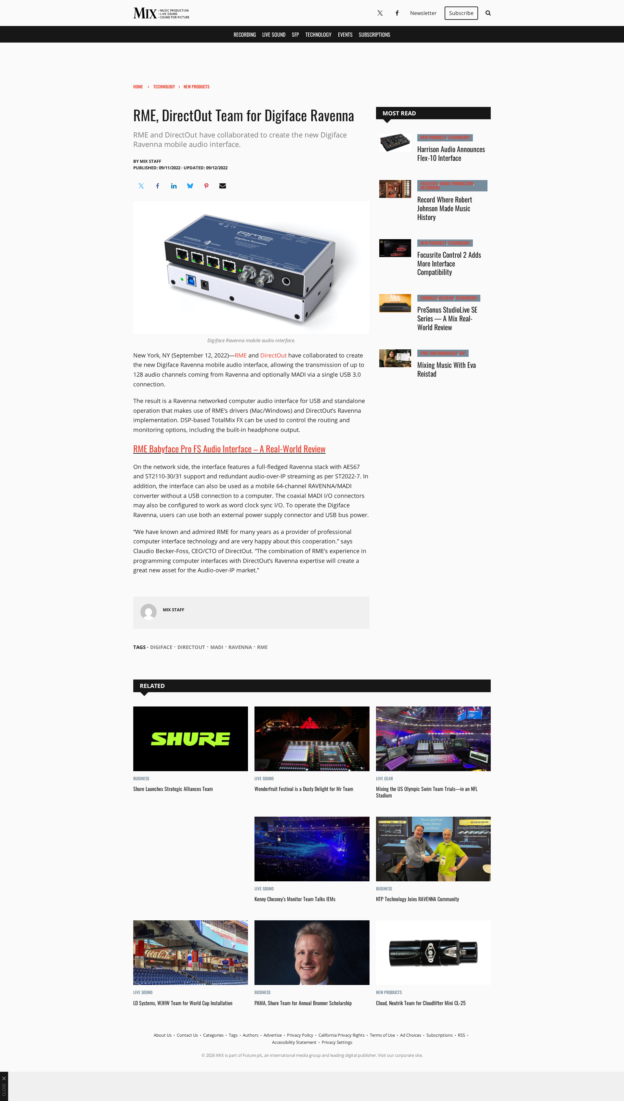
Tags (233, 1035)
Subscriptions (374, 34)
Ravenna (240, 647)
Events (345, 34)
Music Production (456, 183)
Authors (250, 1035)
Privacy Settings (337, 1042)
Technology (319, 34)
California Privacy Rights (341, 1035)
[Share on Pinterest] (206, 186)
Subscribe (461, 13)
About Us (163, 1035)
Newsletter (423, 13)
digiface (161, 647)
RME (241, 355)
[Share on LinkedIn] (174, 186)
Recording (245, 34)
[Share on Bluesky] (190, 186)
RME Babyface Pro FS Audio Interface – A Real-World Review (229, 448)
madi (216, 647)
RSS (461, 1035)
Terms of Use (382, 1035)
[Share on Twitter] (141, 186)
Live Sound (273, 34)
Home (138, 86)
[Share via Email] (222, 186)
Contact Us (187, 1035)
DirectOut (273, 355)
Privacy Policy (300, 1035)
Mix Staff (150, 161)
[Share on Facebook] (158, 186)
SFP (295, 34)
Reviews (446, 297)
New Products (196, 86)
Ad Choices (410, 1035)
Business (141, 778)
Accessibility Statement (294, 1042)
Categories (213, 1035)
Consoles (429, 297)
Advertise (273, 1035)
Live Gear (384, 778)
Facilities (429, 183)
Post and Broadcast (439, 353)
